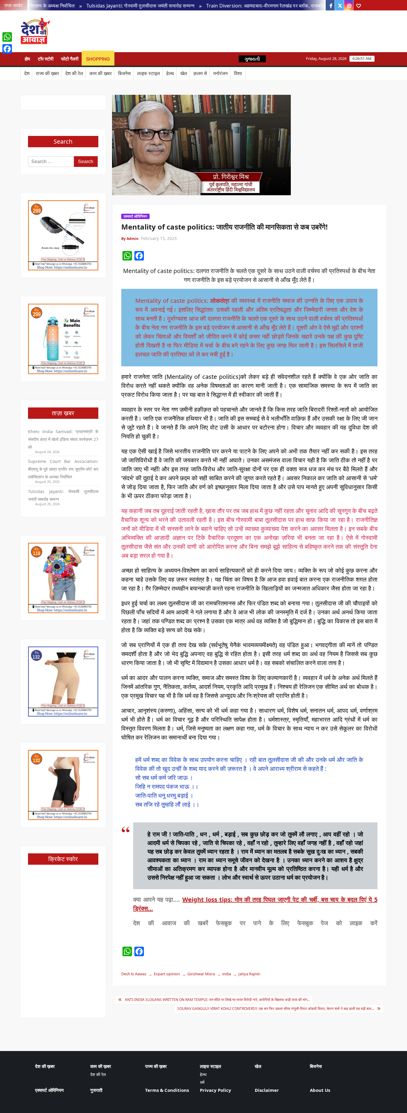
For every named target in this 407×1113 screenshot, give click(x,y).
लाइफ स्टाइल (148, 73)
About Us (320, 1090)
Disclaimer (267, 1090)
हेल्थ (170, 73)
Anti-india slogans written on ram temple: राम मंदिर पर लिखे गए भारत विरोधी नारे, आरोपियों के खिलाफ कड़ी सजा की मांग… (217, 999)
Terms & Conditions (167, 1090)
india (226, 973)
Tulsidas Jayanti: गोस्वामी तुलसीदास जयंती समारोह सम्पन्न (115, 5)
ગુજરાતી (252, 58)
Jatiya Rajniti (249, 973)
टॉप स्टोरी (45, 58)
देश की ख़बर (45, 1066)
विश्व (238, 73)
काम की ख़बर (100, 73)
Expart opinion (167, 973)
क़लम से (200, 73)
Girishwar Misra (201, 973)
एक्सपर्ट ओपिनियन (135, 216)
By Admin (130, 238)
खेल (183, 73)
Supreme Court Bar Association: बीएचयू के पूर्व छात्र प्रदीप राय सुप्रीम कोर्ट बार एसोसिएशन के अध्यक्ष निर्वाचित (63, 469)
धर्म (202, 1082)
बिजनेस (124, 73)
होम (27, 58)
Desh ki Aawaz (102, 31)
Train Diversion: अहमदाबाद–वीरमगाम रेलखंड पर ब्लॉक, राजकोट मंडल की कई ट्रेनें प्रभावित (264, 5)
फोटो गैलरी (69, 58)
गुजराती (96, 1090)
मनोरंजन (220, 73)
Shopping (98, 58)
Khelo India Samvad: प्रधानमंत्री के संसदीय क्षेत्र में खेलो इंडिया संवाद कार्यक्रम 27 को (63, 439)
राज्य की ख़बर (47, 73)
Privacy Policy (215, 1090)
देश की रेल (74, 73)
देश (26, 73)
